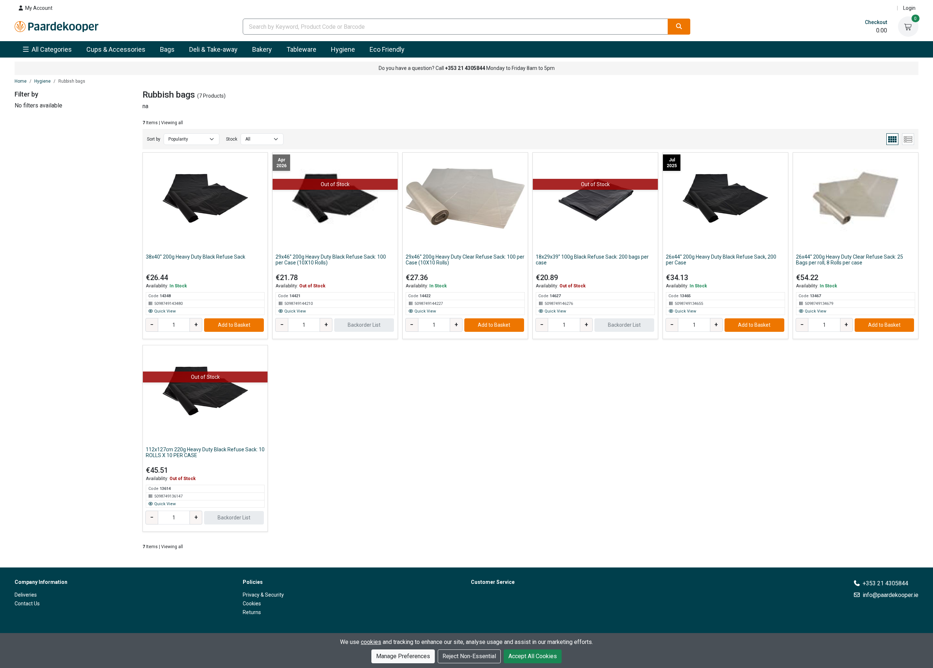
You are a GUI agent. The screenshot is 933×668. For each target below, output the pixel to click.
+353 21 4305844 (885, 583)
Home (21, 81)
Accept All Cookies (532, 656)
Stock (231, 139)
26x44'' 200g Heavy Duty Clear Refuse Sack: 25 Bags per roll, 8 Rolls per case (849, 260)
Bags (167, 49)
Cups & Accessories (115, 49)
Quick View (164, 311)
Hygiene (343, 49)
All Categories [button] (51, 49)
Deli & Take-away (213, 49)
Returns (252, 612)
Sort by (153, 139)
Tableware (301, 49)
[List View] (908, 139)
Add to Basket (234, 325)
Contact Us (27, 603)
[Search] (679, 27)
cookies (371, 641)
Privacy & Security (263, 595)
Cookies (252, 603)
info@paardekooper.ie (890, 595)
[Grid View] (892, 139)
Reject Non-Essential (469, 656)
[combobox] (455, 27)
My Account (38, 8)
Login (909, 8)
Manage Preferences (403, 656)
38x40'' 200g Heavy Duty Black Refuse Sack (195, 257)
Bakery (262, 49)
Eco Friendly (387, 49)
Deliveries (26, 595)
